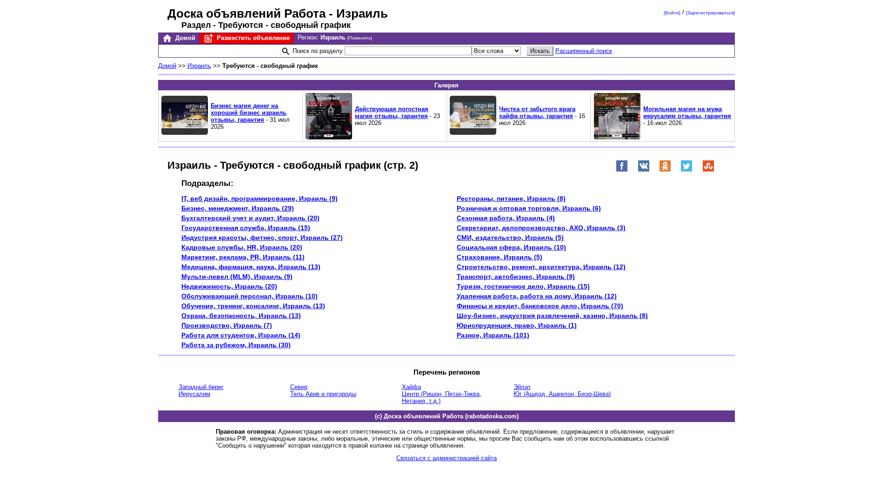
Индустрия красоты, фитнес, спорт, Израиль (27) (262, 237)
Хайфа (411, 386)
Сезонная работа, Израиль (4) (506, 218)
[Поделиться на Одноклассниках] (665, 169)
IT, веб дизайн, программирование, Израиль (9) (259, 198)
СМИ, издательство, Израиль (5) (510, 237)
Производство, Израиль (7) (226, 325)
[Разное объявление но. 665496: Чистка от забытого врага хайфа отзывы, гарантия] (473, 132)
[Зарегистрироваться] (710, 12)
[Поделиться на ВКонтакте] (643, 169)
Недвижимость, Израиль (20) (229, 286)
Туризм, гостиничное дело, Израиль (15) (523, 286)
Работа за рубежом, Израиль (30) (236, 345)
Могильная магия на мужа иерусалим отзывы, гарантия (687, 112)
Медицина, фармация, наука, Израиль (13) (250, 267)
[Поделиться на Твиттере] (686, 169)
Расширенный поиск (583, 50)
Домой (184, 37)
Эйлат (522, 386)
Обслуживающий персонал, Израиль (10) (249, 296)
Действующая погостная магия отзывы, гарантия (391, 112)
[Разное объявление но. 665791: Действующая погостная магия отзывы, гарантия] (329, 137)
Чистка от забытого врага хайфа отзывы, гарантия (537, 112)
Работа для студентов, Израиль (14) (240, 335)
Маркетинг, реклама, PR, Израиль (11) (243, 257)
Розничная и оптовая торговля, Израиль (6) (529, 208)
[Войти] (672, 12)
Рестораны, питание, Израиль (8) (511, 198)
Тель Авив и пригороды (323, 393)
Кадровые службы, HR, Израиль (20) (241, 247)
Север (298, 386)
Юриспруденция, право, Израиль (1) (517, 325)
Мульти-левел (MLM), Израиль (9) (237, 276)
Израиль (199, 65)
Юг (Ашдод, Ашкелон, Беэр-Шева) (562, 393)
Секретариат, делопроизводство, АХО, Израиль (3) (541, 227)
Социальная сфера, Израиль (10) (511, 247)
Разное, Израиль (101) (493, 335)
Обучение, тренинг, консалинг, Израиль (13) (253, 306)
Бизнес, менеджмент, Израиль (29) (237, 208)
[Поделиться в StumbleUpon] (708, 169)
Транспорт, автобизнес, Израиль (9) (516, 276)
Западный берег (201, 386)
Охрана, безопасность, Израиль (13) (241, 315)
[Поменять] (359, 37)
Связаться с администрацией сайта (446, 458)
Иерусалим (194, 393)
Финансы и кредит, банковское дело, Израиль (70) (540, 306)
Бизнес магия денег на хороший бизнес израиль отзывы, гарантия (249, 112)
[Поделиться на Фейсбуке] (621, 169)
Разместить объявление (252, 37)
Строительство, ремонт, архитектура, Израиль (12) (541, 267)
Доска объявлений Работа (246, 13)
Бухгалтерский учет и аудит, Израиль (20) (250, 218)
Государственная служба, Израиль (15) (245, 227)
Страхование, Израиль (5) (499, 257)
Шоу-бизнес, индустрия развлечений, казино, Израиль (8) (552, 315)
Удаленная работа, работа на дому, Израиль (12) (537, 296)
